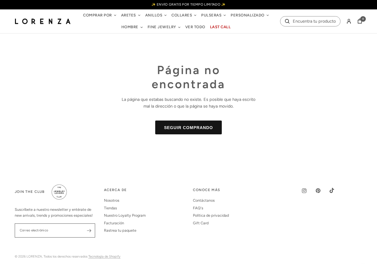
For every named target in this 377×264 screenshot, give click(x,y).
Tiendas (110, 208)
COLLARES (181, 15)
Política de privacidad (211, 215)
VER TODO (195, 27)
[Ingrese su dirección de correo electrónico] (89, 230)
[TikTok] (336, 190)
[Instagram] (308, 190)
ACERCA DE (115, 190)
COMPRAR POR (97, 15)
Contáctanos (204, 200)
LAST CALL (220, 27)
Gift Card (201, 223)
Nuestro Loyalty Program (125, 215)
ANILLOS (154, 15)
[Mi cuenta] (348, 21)
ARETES (128, 15)
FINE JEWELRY (162, 27)
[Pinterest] (322, 190)
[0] (358, 21)
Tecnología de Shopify (104, 256)
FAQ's (198, 208)
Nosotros (111, 200)
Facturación (114, 223)
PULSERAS (211, 15)
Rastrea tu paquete (120, 230)
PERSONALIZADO (247, 15)
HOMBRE (129, 27)
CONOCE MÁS (206, 190)
